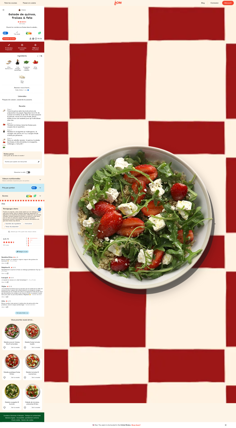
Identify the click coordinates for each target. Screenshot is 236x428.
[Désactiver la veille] (28, 172)
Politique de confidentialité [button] (33, 415)
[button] (3, 9)
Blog (203, 3)
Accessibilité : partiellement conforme (28, 418)
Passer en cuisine (29, 3)
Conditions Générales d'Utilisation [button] (14, 415)
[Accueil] (118, 3)
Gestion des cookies (27, 420)
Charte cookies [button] (15, 420)
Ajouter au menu (10, 38)
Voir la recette (15, 347)
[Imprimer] (33, 38)
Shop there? (135, 425)
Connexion (214, 3)
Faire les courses (10, 3)
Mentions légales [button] (10, 418)
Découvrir (228, 3)
